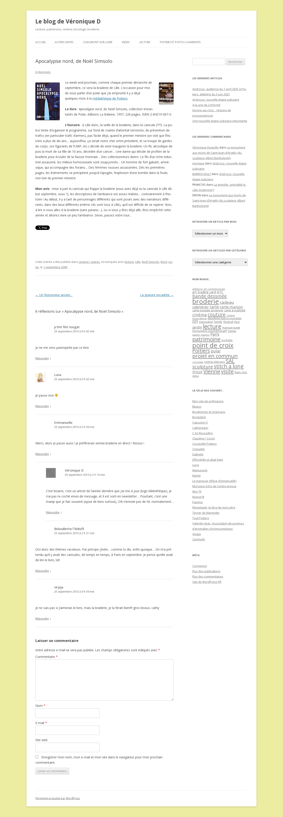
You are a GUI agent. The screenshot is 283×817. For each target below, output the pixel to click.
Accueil (40, 42)
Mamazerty (200, 470)
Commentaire (46, 657)
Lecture (144, 42)
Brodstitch (199, 417)
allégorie (197, 289)
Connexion (199, 566)
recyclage (197, 362)
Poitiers (201, 350)
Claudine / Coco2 (203, 438)
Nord (164, 262)
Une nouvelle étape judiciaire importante (219, 121)
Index (126, 42)
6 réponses (43, 72)
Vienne (211, 371)
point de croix (212, 345)
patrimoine (206, 339)
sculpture (202, 366)
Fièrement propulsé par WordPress (57, 798)
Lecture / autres (89, 262)
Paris (214, 334)
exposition (206, 322)
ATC (220, 292)
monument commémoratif (209, 331)
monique (198, 163)
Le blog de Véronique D (68, 21)
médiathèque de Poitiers (110, 98)
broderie (205, 301)
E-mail (41, 723)
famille (218, 322)
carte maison (231, 306)
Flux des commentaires (207, 576)
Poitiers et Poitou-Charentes (180, 42)
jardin (197, 327)
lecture (129, 262)
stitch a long (228, 366)
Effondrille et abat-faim (207, 460)
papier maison (201, 334)
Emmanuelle (63, 422)
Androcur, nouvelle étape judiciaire (215, 100)
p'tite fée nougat (67, 327)
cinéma (199, 314)
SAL (230, 360)
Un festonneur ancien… (54, 295)
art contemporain (214, 289)
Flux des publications (206, 571)
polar (216, 351)
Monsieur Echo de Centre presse (214, 486)
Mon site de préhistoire (208, 401)
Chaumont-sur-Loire (97, 42)
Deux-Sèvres (199, 318)
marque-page (231, 327)
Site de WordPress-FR (206, 582)
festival (228, 322)
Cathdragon (200, 428)
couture (217, 314)
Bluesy (196, 406)
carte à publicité (234, 310)
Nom (40, 705)
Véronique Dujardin (205, 147)
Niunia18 (198, 497)
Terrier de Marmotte (205, 513)
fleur (237, 322)
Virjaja (196, 534)
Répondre (42, 358)
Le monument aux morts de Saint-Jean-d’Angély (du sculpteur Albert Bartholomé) (218, 152)
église (195, 376)
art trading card (204, 292)
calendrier (200, 306)
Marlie (196, 476)
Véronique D (74, 470)
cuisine (230, 315)
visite (227, 371)
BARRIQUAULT (201, 174)
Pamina (197, 502)
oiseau (232, 331)
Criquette (198, 449)
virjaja (58, 587)
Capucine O (200, 422)
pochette (227, 340)
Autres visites (64, 42)
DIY (195, 321)
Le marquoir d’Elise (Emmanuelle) (214, 481)
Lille (137, 262)
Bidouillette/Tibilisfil (69, 528)
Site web (41, 740)
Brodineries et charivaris (208, 412)
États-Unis (241, 372)
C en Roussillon (202, 433)
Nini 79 (196, 491)
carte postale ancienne (207, 310)
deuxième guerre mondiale (224, 318)
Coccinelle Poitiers (204, 444)
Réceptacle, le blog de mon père (213, 507)
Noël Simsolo (150, 262)
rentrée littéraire (214, 362)
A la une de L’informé (206, 105)
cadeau (227, 302)
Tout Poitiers (200, 518)
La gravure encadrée (157, 295)
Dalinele (197, 454)
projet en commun (215, 355)
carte (214, 306)
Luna (57, 374)
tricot (197, 371)
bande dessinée (209, 296)
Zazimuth (198, 539)
